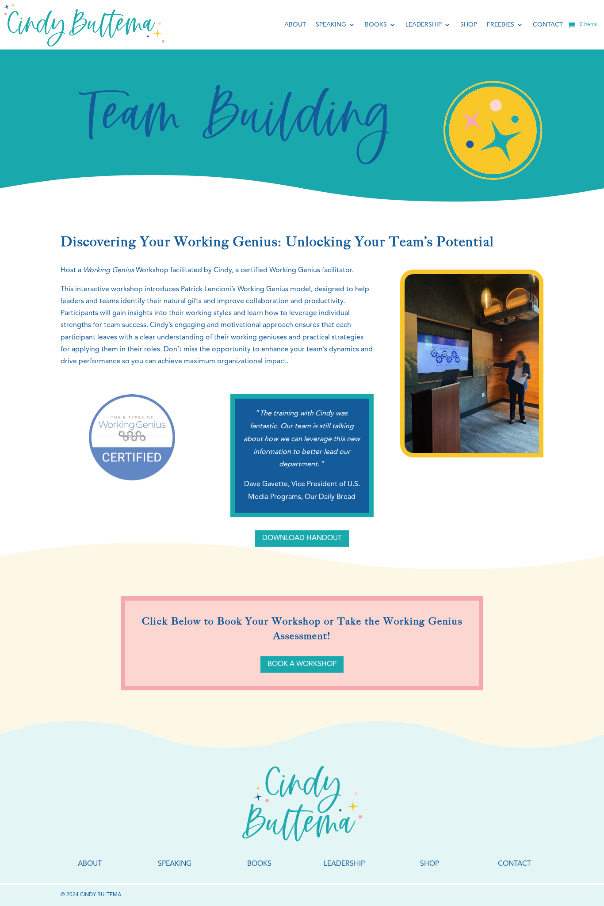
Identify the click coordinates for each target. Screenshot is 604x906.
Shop (468, 25)
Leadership (423, 25)
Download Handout (302, 538)
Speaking (331, 25)
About (295, 25)
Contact (548, 25)
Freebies (500, 25)
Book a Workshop (302, 664)
